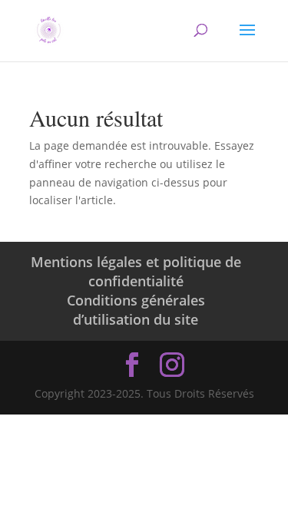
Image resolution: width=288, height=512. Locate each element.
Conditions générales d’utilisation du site (136, 310)
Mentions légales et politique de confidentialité (136, 271)
